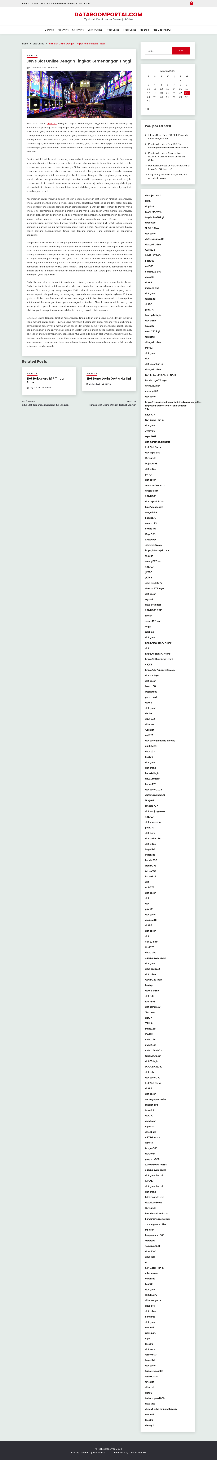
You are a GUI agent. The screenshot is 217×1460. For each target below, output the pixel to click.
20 (167, 92)
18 (154, 92)
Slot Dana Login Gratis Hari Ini (109, 378)
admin (53, 67)
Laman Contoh (30, 3)
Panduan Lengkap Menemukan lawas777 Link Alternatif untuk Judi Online (166, 157)
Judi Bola (144, 29)
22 (180, 92)
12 (161, 88)
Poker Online (112, 29)
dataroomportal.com (108, 14)
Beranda (49, 29)
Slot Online (78, 29)
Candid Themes (138, 1452)
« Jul (147, 108)
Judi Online (63, 29)
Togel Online (129, 29)
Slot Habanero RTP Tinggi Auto (45, 380)
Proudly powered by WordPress (88, 1452)
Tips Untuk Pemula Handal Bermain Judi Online (65, 3)
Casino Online (95, 29)
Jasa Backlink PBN (162, 29)
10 (148, 88)
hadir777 (52, 123)
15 (180, 88)
